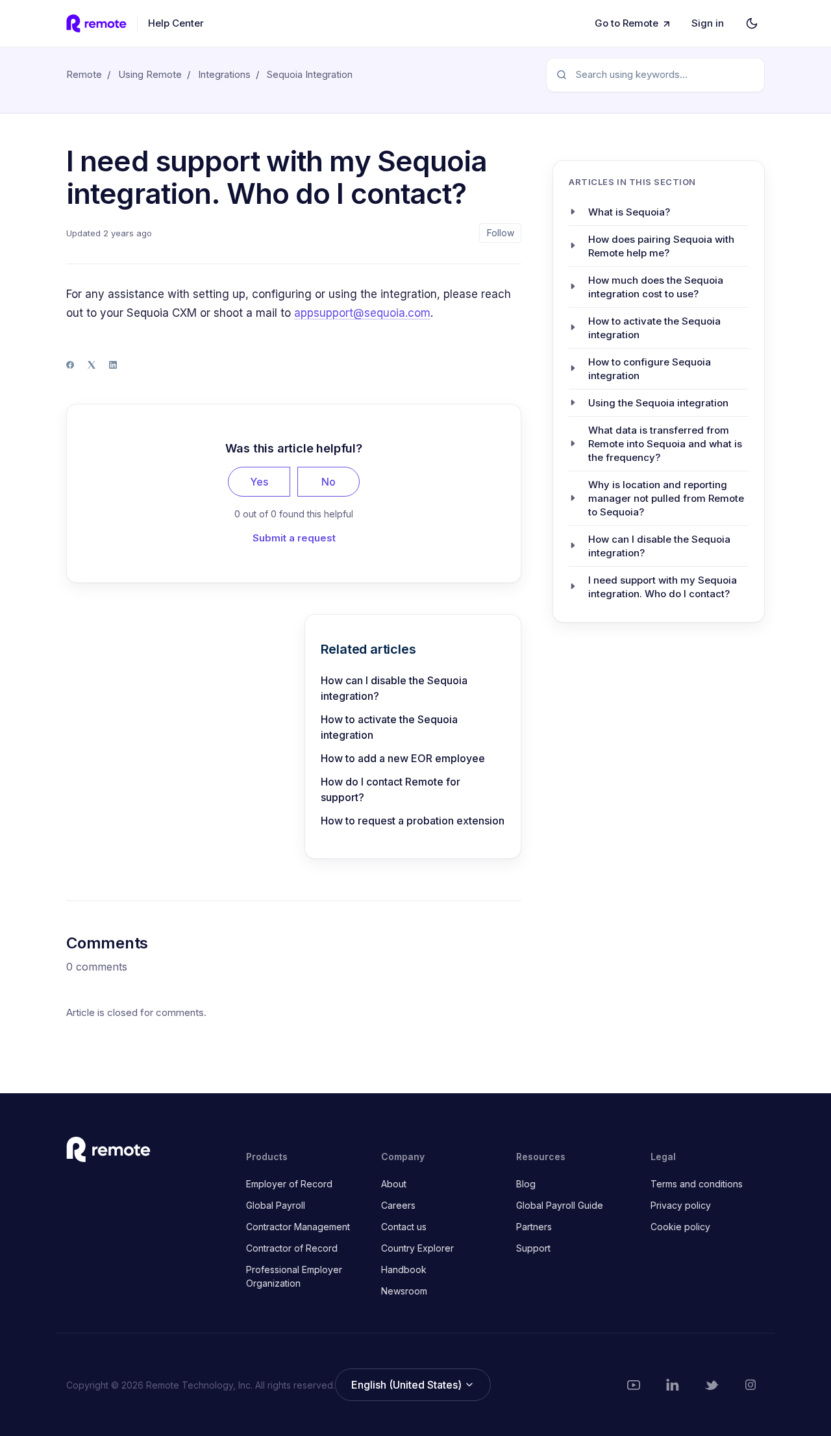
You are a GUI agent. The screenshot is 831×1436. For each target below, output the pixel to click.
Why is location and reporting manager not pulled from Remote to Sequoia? (666, 497)
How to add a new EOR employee (403, 758)
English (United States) (407, 1384)
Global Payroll (275, 1205)
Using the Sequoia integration (658, 402)
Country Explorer (417, 1248)
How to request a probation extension (412, 820)
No (328, 481)
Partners (534, 1226)
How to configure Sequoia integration (649, 368)
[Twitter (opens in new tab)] (711, 1384)
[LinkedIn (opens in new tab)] (672, 1384)
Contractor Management (298, 1226)
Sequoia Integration (310, 74)
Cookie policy (680, 1226)
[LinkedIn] (113, 364)
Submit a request (294, 538)
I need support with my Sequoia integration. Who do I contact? (662, 586)
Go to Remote (626, 23)
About (393, 1183)
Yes (259, 481)
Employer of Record (289, 1183)
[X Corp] (91, 364)
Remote (84, 74)
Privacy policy (681, 1205)
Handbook (404, 1269)
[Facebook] (70, 364)
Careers (398, 1205)
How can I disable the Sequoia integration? (394, 688)
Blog (526, 1183)
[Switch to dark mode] (752, 23)
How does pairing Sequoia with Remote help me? (661, 245)
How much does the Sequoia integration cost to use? (655, 286)
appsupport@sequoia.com (362, 312)
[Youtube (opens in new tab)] (633, 1384)
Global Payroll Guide (559, 1205)
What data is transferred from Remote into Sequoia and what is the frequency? (665, 443)
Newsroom (404, 1290)
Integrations (224, 74)
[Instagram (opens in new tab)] (750, 1384)
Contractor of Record (292, 1248)
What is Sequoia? (629, 211)
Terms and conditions (697, 1183)
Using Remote (150, 74)
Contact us (404, 1226)
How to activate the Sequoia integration (389, 727)
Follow (500, 232)
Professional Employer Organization (294, 1276)
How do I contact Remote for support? (390, 789)
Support (533, 1248)
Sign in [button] (707, 23)
